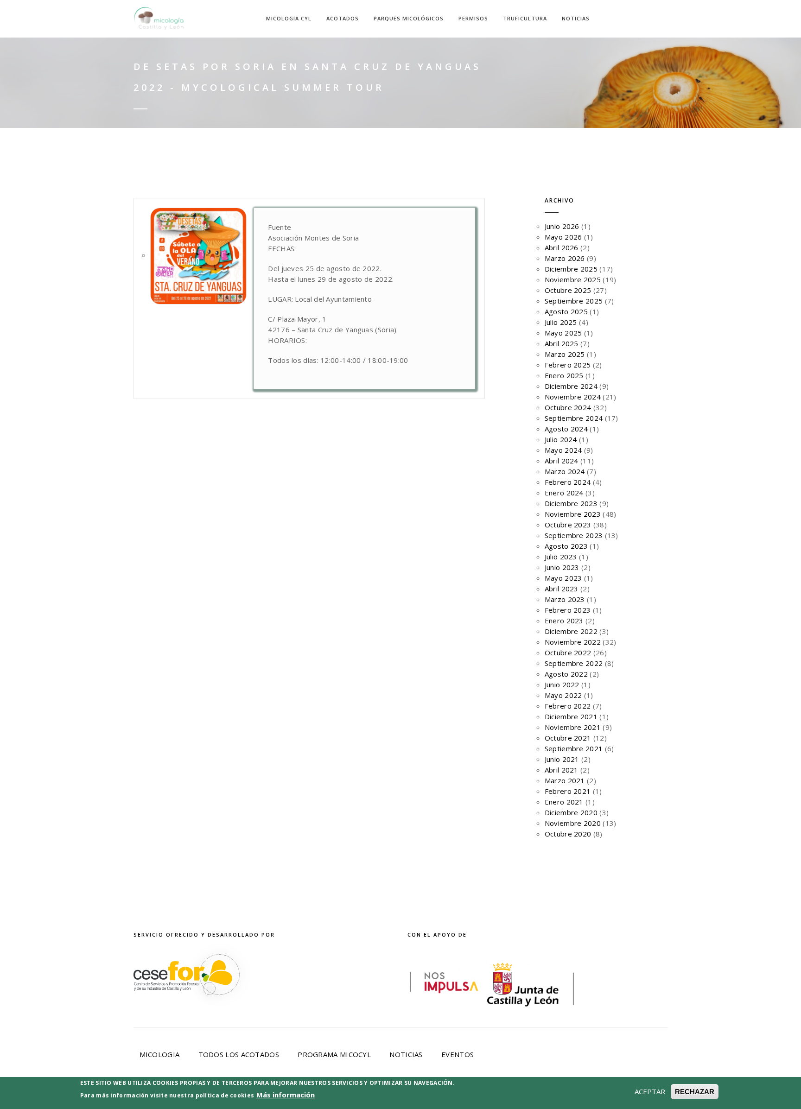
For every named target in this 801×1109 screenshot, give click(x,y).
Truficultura (525, 18)
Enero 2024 (564, 492)
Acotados (342, 18)
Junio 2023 (562, 567)
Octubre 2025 (568, 290)
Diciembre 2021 (571, 716)
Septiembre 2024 (574, 418)
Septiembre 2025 (574, 300)
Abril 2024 (561, 460)
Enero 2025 (564, 375)
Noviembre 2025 (573, 279)
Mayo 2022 (563, 695)
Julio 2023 (561, 556)
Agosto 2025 (566, 311)
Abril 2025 (561, 343)
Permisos (473, 18)
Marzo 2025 (565, 354)
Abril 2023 (561, 588)
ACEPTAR (650, 1091)
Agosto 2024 (566, 428)
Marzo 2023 (565, 599)
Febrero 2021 (568, 791)
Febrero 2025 (568, 364)
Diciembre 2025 (571, 268)
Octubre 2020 (568, 833)
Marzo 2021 (565, 780)
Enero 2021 (564, 801)
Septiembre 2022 (574, 663)
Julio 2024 (561, 439)
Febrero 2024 (568, 482)
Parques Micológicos (409, 18)
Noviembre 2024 (573, 396)
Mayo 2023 (563, 578)
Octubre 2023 (568, 524)
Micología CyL (289, 18)
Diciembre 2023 (571, 503)
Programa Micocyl (334, 1054)
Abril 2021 (561, 769)
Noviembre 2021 (573, 727)
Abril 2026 (561, 247)
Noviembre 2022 (573, 641)
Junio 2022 (562, 684)
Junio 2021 (562, 759)
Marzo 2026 (565, 258)
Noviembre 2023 (573, 514)
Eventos (457, 1054)
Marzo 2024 (565, 471)
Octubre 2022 (568, 652)
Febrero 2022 (568, 705)
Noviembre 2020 (573, 823)
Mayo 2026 (563, 236)
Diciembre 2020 (571, 812)
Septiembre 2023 (574, 535)
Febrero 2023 (568, 610)
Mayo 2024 (563, 450)
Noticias (576, 18)
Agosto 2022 (566, 673)
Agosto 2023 (566, 546)
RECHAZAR (694, 1092)
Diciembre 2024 (571, 386)
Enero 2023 (564, 620)
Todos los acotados (238, 1054)
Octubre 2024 (568, 407)
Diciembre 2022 (571, 631)
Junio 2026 (562, 226)
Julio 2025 (561, 322)
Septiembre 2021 (574, 748)
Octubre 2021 (568, 737)
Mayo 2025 (563, 332)
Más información (285, 1094)
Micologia (160, 1054)
